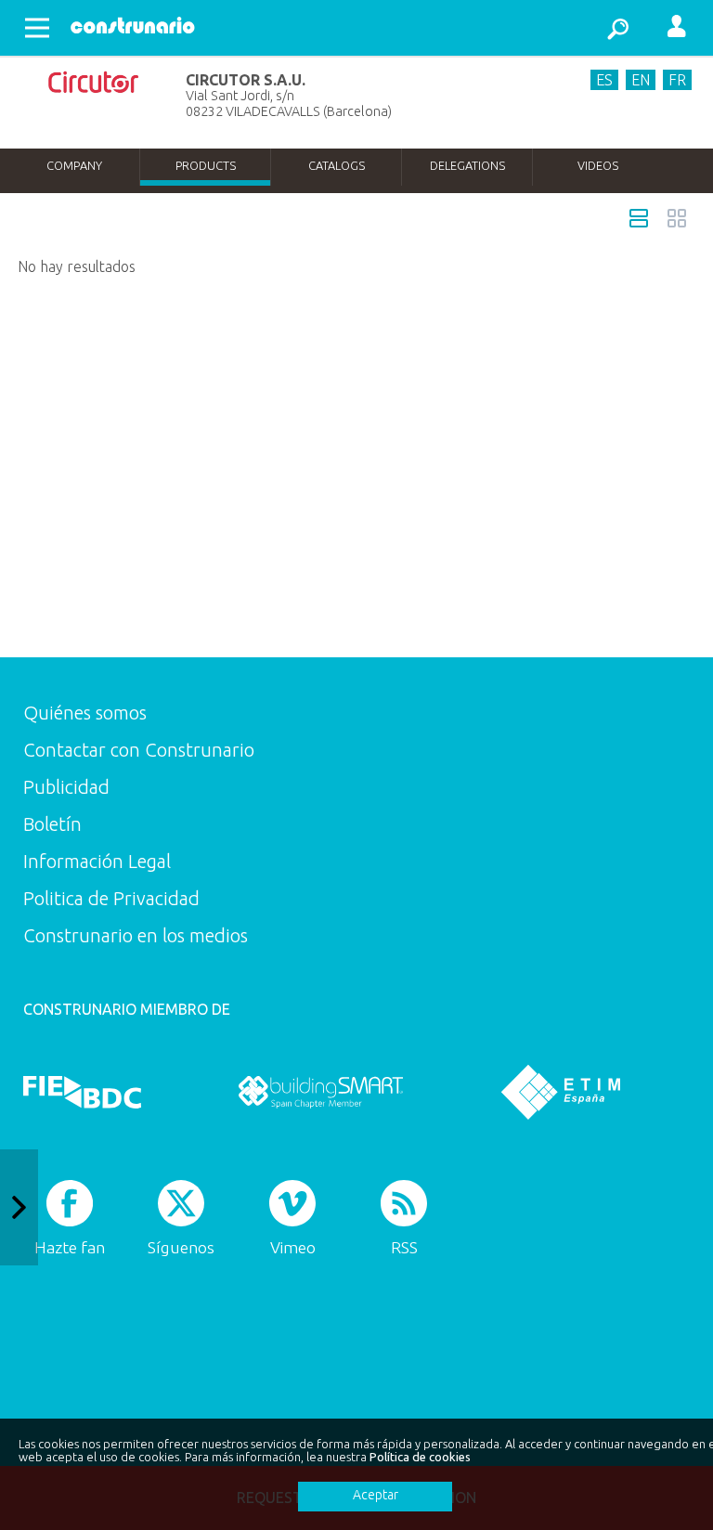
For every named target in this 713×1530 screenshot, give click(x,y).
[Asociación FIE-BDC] (82, 1091)
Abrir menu (37, 28)
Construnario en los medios (135, 935)
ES (604, 79)
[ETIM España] (560, 1091)
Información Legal (97, 861)
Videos (597, 165)
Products (205, 165)
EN (640, 79)
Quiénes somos (85, 712)
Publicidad (66, 786)
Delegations (467, 165)
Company (74, 165)
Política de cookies (420, 1456)
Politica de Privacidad (111, 898)
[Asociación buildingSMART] (321, 1091)
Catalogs (336, 165)
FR (677, 79)
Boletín (52, 824)
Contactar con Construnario (138, 749)
